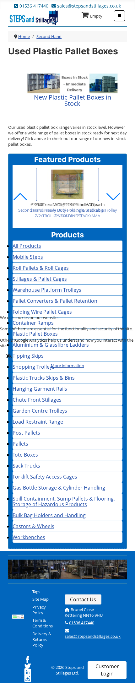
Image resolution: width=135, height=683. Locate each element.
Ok (8, 355)
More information (67, 365)
